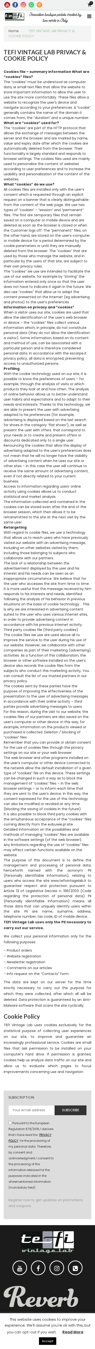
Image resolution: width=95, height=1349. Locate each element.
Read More (72, 1332)
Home (14, 31)
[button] (47, 888)
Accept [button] (47, 1341)
